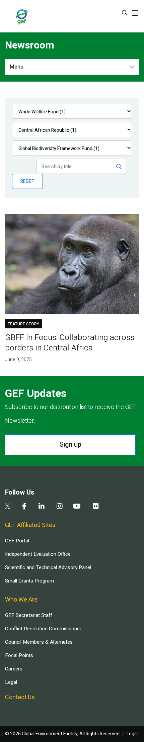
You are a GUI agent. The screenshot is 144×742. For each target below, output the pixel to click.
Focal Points (19, 655)
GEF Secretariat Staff (28, 615)
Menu (16, 67)
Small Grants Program (29, 581)
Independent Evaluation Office (38, 554)
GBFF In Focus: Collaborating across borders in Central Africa (69, 343)
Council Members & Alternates (39, 642)
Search (124, 12)
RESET (27, 181)
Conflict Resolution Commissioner (43, 628)
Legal (11, 682)
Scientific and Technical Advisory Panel (48, 567)
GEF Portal (17, 540)
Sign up (70, 444)
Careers (13, 668)
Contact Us (20, 697)
